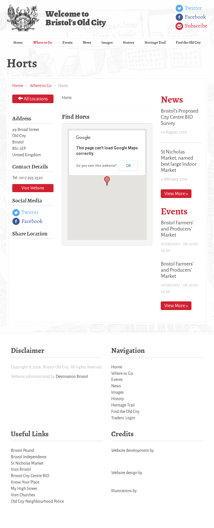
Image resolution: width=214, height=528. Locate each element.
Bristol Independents (29, 457)
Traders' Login (123, 418)
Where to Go (42, 42)
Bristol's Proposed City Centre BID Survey (179, 117)
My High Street (24, 488)
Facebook (195, 16)
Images (107, 42)
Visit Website (32, 188)
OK (128, 165)
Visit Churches (23, 495)
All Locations (35, 98)
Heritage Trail (155, 42)
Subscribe (195, 25)
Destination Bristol (72, 376)
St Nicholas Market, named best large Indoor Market (178, 160)
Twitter (193, 7)
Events (67, 42)
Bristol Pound (22, 450)
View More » (176, 193)
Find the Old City (188, 42)
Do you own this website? (96, 166)
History (128, 42)
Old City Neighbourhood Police (37, 501)
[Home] (23, 18)
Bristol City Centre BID (30, 476)
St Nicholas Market (27, 463)
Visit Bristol (21, 469)
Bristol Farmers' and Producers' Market (177, 228)
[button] (107, 181)
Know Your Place (25, 482)
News (87, 42)
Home (18, 42)
